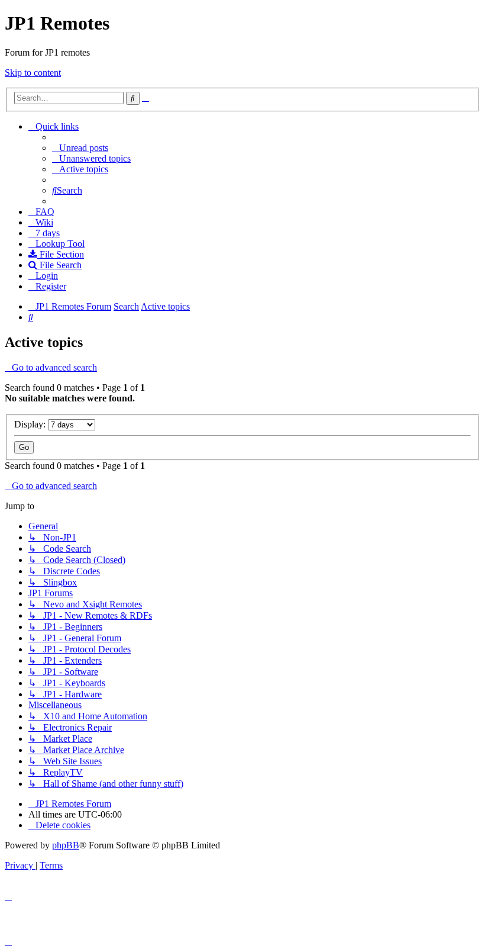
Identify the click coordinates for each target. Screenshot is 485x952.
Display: (31, 424)
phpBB (65, 845)
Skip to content (33, 72)
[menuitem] (80, 148)
